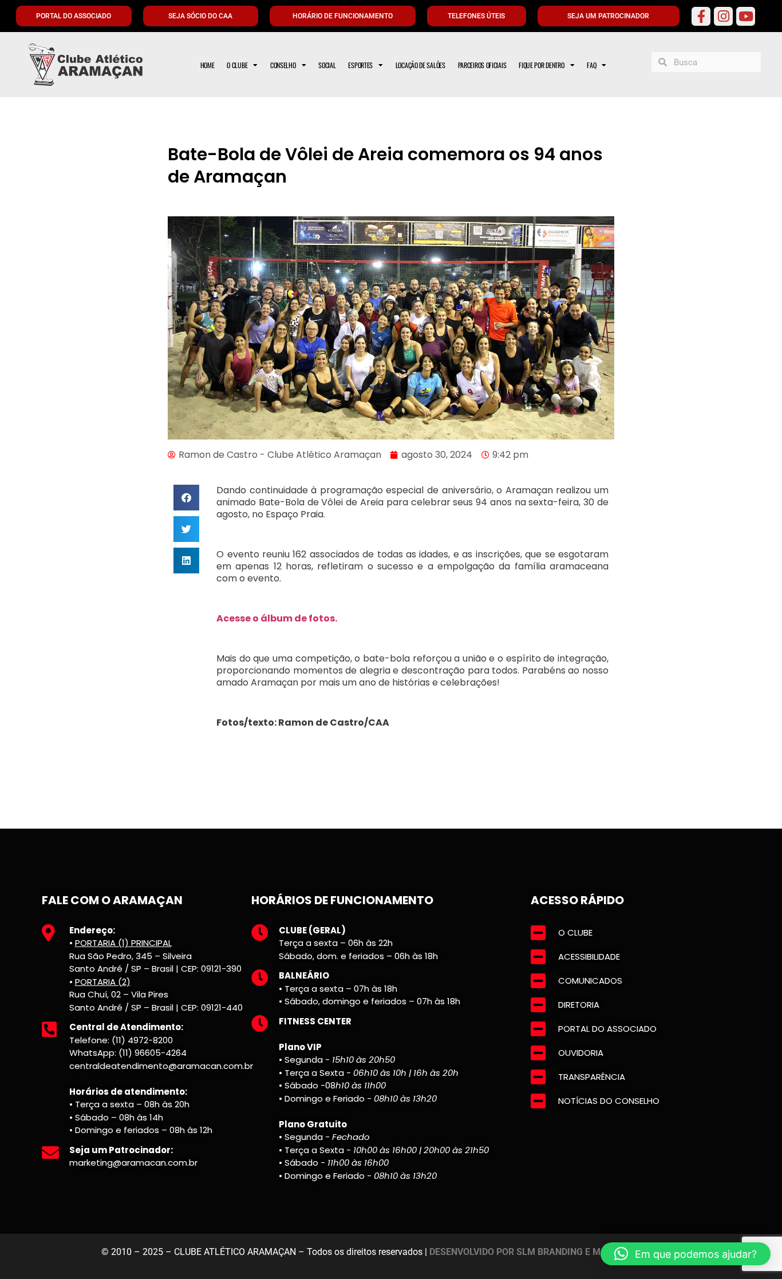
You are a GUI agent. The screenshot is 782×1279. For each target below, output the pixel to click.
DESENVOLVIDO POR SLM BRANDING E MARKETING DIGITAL (555, 1251)
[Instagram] (723, 16)
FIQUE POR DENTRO (541, 65)
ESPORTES (360, 65)
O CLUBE (237, 65)
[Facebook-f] (701, 16)
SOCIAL (326, 65)
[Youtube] (745, 16)
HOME (207, 65)
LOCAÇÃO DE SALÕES (420, 65)
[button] (186, 497)
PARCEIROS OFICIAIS (482, 65)
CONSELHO (283, 65)
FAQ (591, 65)
